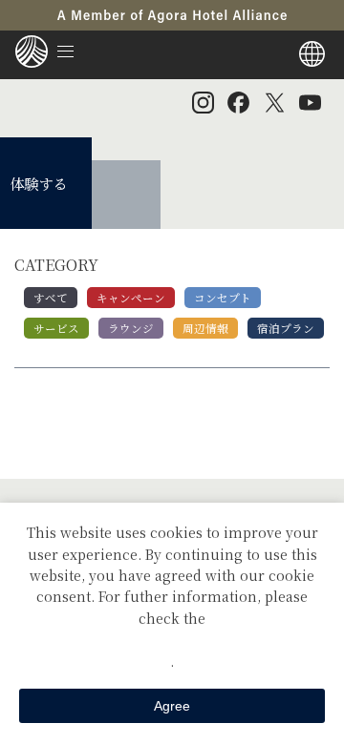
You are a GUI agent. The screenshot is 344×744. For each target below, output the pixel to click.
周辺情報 (205, 328)
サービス (56, 328)
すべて (50, 297)
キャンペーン (131, 297)
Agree (172, 705)
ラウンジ (131, 328)
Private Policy (172, 639)
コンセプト (222, 297)
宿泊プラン (285, 328)
